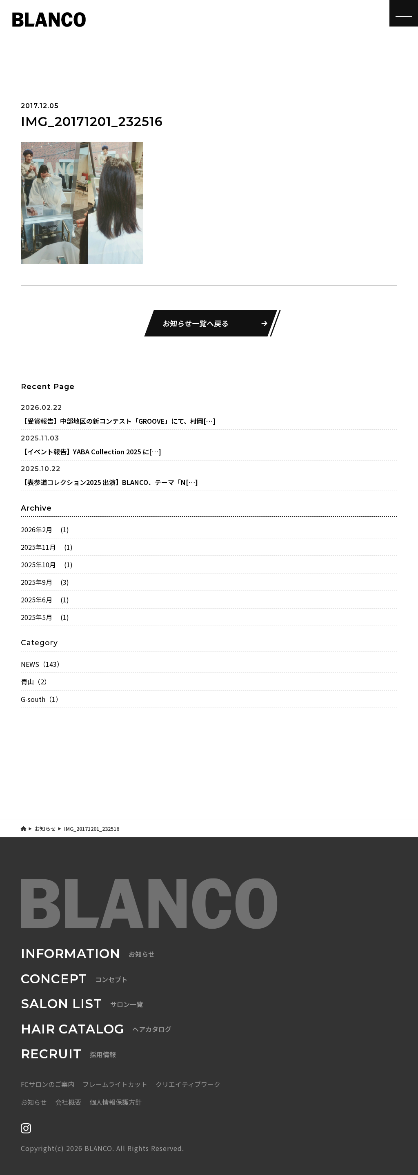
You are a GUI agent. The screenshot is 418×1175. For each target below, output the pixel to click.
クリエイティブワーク (188, 1084)
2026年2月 (45, 529)
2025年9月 (45, 582)
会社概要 (68, 1102)
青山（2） (36, 681)
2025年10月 (47, 564)
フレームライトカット (114, 1084)
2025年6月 (45, 599)
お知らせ (45, 828)
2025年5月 (45, 617)
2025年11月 (47, 547)
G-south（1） (41, 699)
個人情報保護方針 (115, 1102)
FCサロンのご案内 (47, 1084)
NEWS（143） (42, 664)
